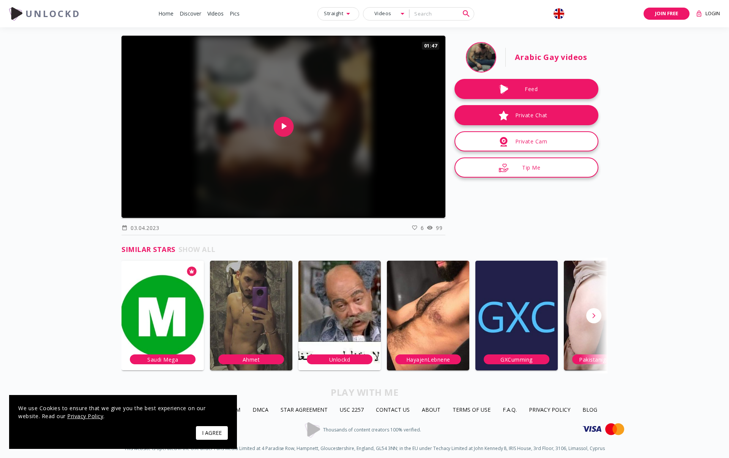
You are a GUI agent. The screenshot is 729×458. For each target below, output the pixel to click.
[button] (166, 14)
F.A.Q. (510, 410)
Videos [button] (382, 13)
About (431, 410)
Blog (589, 410)
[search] (466, 13)
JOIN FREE (666, 13)
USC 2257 (352, 410)
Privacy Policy (549, 410)
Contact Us (393, 410)
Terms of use (472, 410)
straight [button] (333, 13)
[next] (593, 315)
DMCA (260, 410)
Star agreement (304, 410)
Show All (197, 249)
